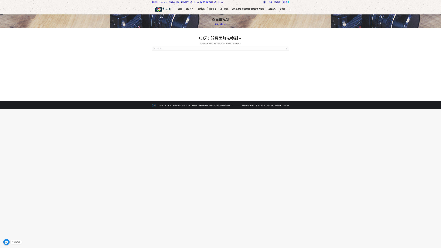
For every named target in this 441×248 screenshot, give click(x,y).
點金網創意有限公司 (226, 105)
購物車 (286, 2)
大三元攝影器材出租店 (177, 105)
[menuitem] (277, 2)
